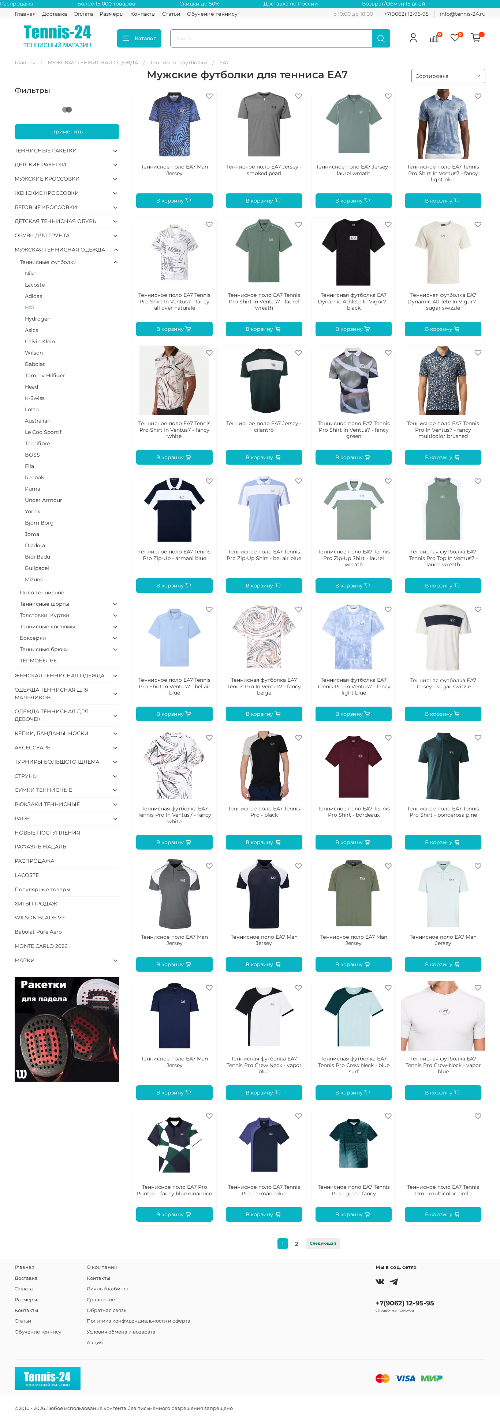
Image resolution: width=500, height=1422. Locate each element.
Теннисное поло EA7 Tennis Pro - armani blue (264, 1190)
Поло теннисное (42, 592)
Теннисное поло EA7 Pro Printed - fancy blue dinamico (174, 1190)
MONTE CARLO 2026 (41, 946)
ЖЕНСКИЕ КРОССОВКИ (47, 193)
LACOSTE (27, 875)
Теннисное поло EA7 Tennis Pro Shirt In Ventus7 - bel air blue (174, 686)
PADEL (23, 818)
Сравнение (101, 1299)
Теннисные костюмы (47, 626)
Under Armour (43, 500)
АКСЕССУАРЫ (33, 747)
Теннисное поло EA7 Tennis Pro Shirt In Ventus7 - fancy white (174, 429)
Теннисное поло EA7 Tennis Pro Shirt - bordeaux (354, 811)
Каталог (145, 38)
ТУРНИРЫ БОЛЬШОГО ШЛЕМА (57, 762)
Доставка (54, 14)
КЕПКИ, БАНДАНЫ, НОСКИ (52, 733)
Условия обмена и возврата (121, 1332)
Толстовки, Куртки (45, 615)
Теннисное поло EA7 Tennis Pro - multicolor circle (443, 1190)
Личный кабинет (108, 1288)
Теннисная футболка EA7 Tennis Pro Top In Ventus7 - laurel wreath (443, 558)
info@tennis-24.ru (462, 14)
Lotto (32, 409)
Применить (67, 131)
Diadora (35, 545)
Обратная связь (106, 1310)
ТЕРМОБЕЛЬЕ (38, 660)
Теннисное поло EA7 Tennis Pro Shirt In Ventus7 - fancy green (354, 429)
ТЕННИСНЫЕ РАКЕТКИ (46, 150)
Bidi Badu (37, 556)
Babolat (35, 364)
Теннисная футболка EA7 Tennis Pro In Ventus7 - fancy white (174, 815)
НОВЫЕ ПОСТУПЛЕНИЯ (47, 832)
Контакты (143, 14)
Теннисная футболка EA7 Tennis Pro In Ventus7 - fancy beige (264, 686)
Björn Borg (39, 522)
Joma (32, 534)
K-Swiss (35, 398)
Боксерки (33, 638)
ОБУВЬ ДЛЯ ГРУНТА (42, 235)
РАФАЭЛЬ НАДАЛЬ (40, 846)
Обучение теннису (212, 14)
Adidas (33, 296)
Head (31, 386)
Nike (30, 273)
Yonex (32, 511)
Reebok (34, 477)
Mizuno (34, 579)
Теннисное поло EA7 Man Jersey (174, 170)
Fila (29, 466)
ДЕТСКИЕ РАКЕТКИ (40, 164)
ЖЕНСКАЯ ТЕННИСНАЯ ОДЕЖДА (59, 675)
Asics (31, 330)
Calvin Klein (40, 341)
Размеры (112, 14)
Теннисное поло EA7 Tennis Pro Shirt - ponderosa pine (443, 811)
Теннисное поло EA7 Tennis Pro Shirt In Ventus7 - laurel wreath (264, 301)
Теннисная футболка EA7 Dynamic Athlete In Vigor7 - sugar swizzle (443, 301)
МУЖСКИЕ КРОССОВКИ (47, 178)
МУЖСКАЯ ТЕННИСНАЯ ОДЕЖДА (93, 62)
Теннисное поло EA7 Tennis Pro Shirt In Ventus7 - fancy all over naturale (174, 301)
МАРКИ (25, 960)
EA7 (29, 307)
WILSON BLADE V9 (40, 917)
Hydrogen (38, 318)
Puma (32, 488)
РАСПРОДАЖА (34, 861)
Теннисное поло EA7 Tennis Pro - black (264, 811)
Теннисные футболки (178, 62)
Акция (95, 1342)
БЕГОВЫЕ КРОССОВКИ (46, 207)
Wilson (34, 352)
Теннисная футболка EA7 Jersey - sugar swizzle (443, 683)
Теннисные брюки (44, 649)
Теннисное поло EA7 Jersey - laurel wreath (353, 170)
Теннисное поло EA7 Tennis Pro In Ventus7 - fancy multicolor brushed (443, 429)
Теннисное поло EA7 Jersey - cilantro (264, 426)
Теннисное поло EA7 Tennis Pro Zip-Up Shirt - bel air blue (264, 554)
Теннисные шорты (44, 604)
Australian (38, 420)
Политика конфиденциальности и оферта (138, 1321)
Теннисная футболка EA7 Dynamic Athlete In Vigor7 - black (353, 301)
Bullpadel (37, 568)
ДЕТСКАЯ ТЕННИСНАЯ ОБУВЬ (55, 221)
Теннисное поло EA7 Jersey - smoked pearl (264, 170)
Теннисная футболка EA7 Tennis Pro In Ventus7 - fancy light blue (354, 686)
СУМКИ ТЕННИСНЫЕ (43, 790)
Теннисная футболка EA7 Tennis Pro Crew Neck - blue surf (353, 1065)
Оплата (83, 14)
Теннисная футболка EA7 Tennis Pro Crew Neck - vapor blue (264, 1065)
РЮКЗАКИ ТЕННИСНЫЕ (47, 804)
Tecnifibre (37, 443)
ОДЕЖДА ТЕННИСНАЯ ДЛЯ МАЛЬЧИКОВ (52, 694)
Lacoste (35, 284)
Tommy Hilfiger (45, 375)
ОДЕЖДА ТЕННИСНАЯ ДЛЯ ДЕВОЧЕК (52, 715)
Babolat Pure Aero (38, 932)
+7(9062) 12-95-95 (406, 14)
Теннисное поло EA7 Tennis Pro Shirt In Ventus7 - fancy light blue (443, 173)
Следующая (323, 1243)
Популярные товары (42, 889)
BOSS (32, 454)
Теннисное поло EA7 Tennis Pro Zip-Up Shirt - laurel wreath (354, 558)
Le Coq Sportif (43, 432)
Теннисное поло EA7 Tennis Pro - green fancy (354, 1190)
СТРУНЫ (26, 776)
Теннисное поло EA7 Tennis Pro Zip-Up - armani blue (174, 554)
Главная (25, 14)
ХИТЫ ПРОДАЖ (36, 903)
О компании (102, 1267)
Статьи (171, 14)
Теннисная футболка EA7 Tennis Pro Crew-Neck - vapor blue (443, 1065)
